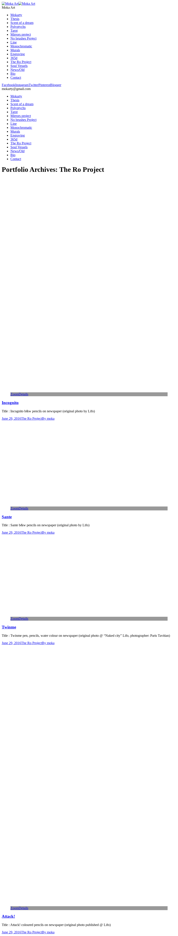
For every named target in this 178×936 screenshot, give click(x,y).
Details (23, 394)
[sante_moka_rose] (78, 504)
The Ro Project (31, 418)
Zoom (14, 394)
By (48, 418)
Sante (7, 517)
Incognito (10, 402)
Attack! (8, 916)
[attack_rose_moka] (78, 904)
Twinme (9, 627)
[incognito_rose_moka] (78, 390)
